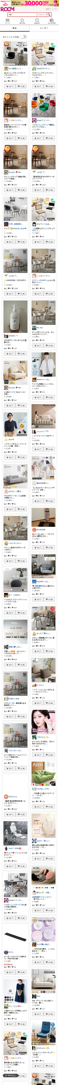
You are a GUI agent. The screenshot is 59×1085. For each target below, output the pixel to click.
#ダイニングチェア (13, 911)
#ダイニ (35, 231)
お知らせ (37, 21)
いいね (22, 86)
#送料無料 (38, 586)
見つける (22, 21)
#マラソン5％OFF (39, 280)
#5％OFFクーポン (11, 496)
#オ (43, 847)
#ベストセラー (46, 897)
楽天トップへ (52, 9)
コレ (10, 86)
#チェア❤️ (10, 859)
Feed (7, 21)
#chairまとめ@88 (19, 228)
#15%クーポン (9, 703)
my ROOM (51, 21)
